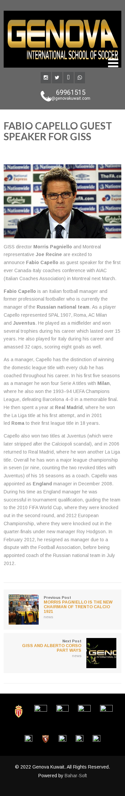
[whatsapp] (80, 77)
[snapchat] (68, 77)
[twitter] (57, 77)
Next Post (51, 646)
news (97, 151)
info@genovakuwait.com (67, 98)
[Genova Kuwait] (62, 69)
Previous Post (78, 604)
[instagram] (46, 77)
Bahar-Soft (76, 775)
